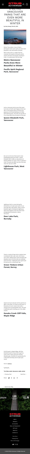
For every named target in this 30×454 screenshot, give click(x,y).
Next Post (23, 374)
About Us (15, 430)
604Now (10, 363)
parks (10, 371)
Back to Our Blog (9, 386)
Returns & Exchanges (15, 440)
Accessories (15, 423)
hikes (7, 371)
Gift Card (15, 428)
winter (23, 371)
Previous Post (8, 374)
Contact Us (15, 432)
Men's (15, 419)
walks (19, 371)
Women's (15, 421)
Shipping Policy (15, 438)
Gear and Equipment (15, 426)
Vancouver (15, 371)
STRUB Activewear (12, 451)
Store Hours (15, 436)
